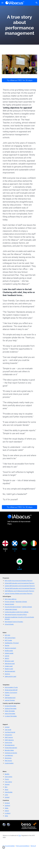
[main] (19, 25)
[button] (2, 2)
